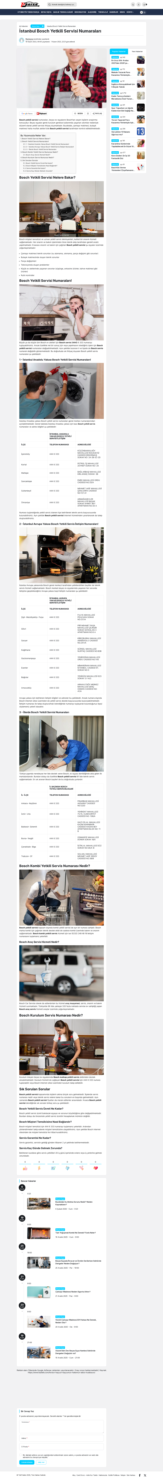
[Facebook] (139, 1475)
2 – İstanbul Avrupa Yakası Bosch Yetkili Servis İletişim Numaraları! (50, 147)
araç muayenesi (72, 1003)
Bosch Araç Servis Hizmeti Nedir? (38, 155)
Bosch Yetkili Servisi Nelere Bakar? (36, 139)
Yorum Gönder (26, 1462)
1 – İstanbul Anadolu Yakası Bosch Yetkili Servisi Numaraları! (47, 144)
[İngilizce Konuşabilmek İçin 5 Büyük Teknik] (128, 84)
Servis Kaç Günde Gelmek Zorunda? (39, 171)
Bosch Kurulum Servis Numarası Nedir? (38, 157)
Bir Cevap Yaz (27, 1411)
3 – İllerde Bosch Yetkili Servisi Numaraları (41, 149)
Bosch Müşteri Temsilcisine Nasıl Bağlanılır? (41, 166)
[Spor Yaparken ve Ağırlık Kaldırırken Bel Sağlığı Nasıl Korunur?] (128, 108)
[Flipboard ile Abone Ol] (41, 113)
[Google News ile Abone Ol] (27, 113)
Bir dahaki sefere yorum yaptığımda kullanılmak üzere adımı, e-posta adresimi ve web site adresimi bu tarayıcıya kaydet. (60, 1456)
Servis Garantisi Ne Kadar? (36, 168)
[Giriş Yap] (138, 4)
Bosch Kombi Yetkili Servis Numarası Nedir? (40, 152)
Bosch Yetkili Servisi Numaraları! (35, 141)
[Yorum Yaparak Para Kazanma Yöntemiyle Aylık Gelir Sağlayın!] (128, 120)
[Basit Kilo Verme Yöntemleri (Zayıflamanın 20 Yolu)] (128, 167)
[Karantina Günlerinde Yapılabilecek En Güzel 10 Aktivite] (128, 143)
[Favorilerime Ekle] (88, 113)
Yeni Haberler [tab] (137, 51)
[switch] (143, 12)
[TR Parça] (31, 5)
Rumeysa (29, 39)
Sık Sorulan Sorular (30, 160)
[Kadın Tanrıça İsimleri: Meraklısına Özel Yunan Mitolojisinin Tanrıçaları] (128, 96)
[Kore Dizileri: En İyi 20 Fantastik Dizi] (128, 155)
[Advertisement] (61, 1389)
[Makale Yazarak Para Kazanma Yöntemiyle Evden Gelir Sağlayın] (128, 72)
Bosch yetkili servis (86, 424)
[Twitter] (145, 1475)
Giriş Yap (41, 1462)
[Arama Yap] (133, 4)
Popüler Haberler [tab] (119, 51)
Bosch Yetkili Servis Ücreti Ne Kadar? (39, 163)
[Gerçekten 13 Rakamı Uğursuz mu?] (128, 132)
